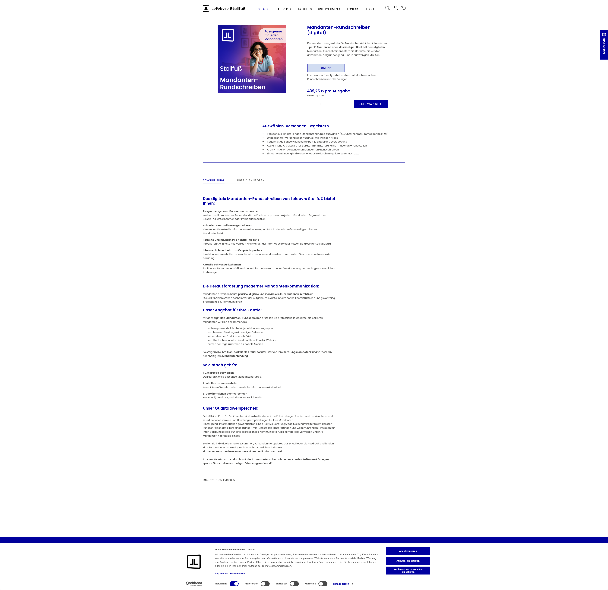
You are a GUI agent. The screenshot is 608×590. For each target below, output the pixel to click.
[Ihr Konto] (395, 8)
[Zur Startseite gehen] (224, 8)
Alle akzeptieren (408, 551)
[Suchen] (387, 8)
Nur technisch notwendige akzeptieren (408, 570)
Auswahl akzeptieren (408, 560)
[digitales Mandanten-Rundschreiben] (252, 59)
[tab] (214, 181)
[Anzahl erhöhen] (330, 104)
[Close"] (601, 47)
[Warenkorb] (403, 8)
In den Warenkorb (371, 104)
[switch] (265, 583)
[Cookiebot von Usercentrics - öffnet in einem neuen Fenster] (194, 583)
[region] (252, 59)
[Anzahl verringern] (310, 104)
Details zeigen (341, 583)
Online (326, 68)
